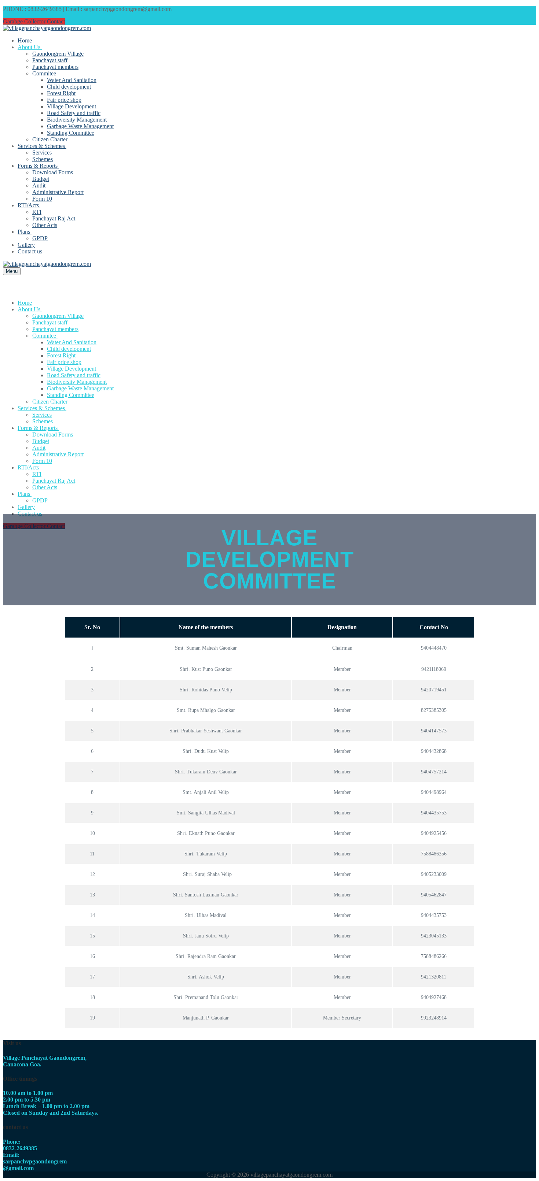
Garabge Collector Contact (34, 21)
